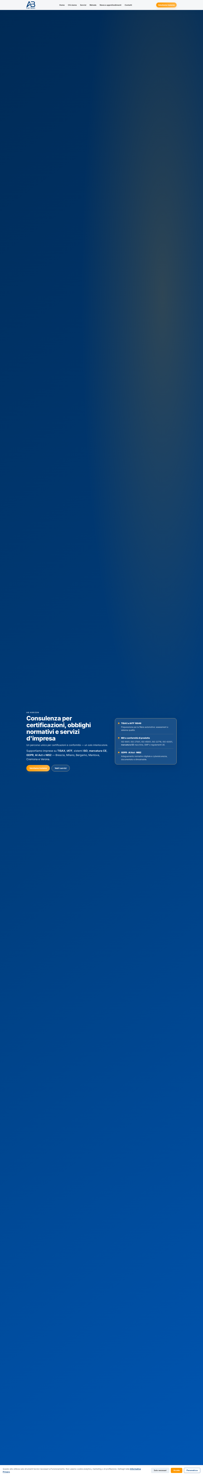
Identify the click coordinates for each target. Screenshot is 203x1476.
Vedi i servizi (61, 768)
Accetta (176, 1470)
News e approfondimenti (110, 5)
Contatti (128, 5)
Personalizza (192, 1470)
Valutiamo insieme (166, 5)
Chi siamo (72, 5)
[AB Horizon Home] (30, 5)
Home (62, 5)
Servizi (83, 5)
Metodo (93, 5)
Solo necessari (160, 1470)
